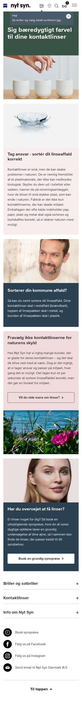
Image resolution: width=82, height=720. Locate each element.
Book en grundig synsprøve (40, 558)
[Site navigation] (74, 5)
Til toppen (39, 689)
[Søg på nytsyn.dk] (56, 6)
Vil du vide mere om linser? (40, 397)
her (59, 20)
